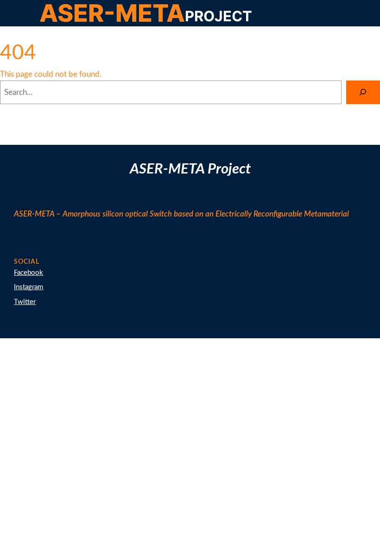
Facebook (28, 272)
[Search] (363, 92)
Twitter (25, 301)
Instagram (28, 287)
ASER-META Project (190, 169)
